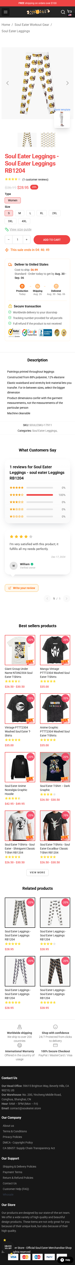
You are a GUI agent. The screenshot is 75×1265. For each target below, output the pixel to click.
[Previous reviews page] (47, 598)
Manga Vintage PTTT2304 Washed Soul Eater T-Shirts (55, 672)
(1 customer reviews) (35, 179)
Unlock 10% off (8, 1247)
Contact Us (10, 1183)
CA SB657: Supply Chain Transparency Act (29, 1148)
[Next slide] (67, 83)
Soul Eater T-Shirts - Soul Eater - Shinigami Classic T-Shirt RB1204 (20, 848)
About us (8, 1125)
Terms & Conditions (15, 1131)
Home (6, 25)
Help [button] (67, 1260)
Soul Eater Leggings (16, 31)
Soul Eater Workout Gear (32, 25)
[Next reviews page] (66, 598)
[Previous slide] (8, 83)
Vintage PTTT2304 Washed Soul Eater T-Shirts (18, 731)
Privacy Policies (12, 1137)
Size (7, 206)
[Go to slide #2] (48, 140)
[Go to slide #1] (27, 140)
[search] (63, 12)
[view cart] (69, 12)
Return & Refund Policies (18, 1177)
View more (37, 872)
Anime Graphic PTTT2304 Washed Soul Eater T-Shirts (55, 731)
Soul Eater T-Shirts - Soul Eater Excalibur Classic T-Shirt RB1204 (55, 848)
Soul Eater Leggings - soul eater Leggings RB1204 (18, 935)
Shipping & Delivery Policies (19, 1166)
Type (8, 194)
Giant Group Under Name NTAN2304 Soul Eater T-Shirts (18, 672)
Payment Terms (12, 1172)
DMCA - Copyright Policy (18, 1142)
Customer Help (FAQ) (16, 1189)
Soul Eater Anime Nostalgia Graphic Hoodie (16, 790)
